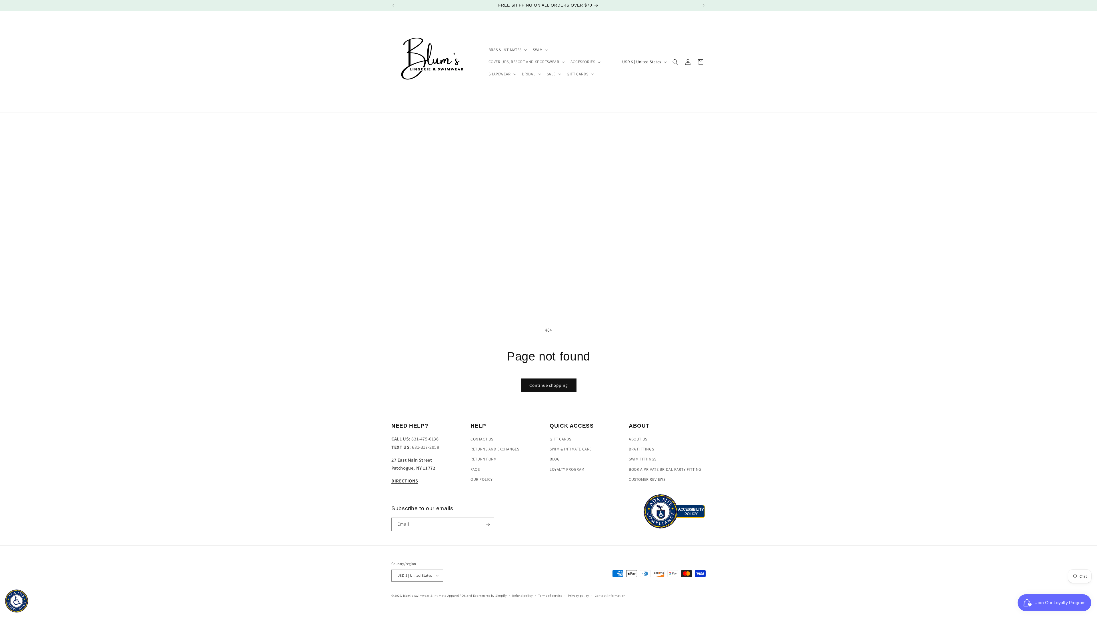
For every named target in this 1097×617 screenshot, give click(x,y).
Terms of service (550, 596)
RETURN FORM (484, 459)
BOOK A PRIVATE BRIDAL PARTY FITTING (665, 469)
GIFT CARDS (560, 439)
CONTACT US (482, 439)
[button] (507, 50)
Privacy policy (578, 596)
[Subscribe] (487, 524)
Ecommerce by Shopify (490, 596)
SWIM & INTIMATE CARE (571, 449)
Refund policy (522, 596)
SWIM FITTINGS (642, 459)
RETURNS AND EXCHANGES (495, 449)
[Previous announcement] (393, 5)
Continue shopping (548, 385)
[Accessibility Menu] (16, 601)
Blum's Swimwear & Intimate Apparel (431, 596)
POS (463, 596)
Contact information (610, 596)
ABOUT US (638, 439)
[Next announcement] (703, 5)
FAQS (475, 469)
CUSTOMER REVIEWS (647, 479)
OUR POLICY (482, 479)
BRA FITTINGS (641, 449)
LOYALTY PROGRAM (567, 469)
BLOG (555, 459)
